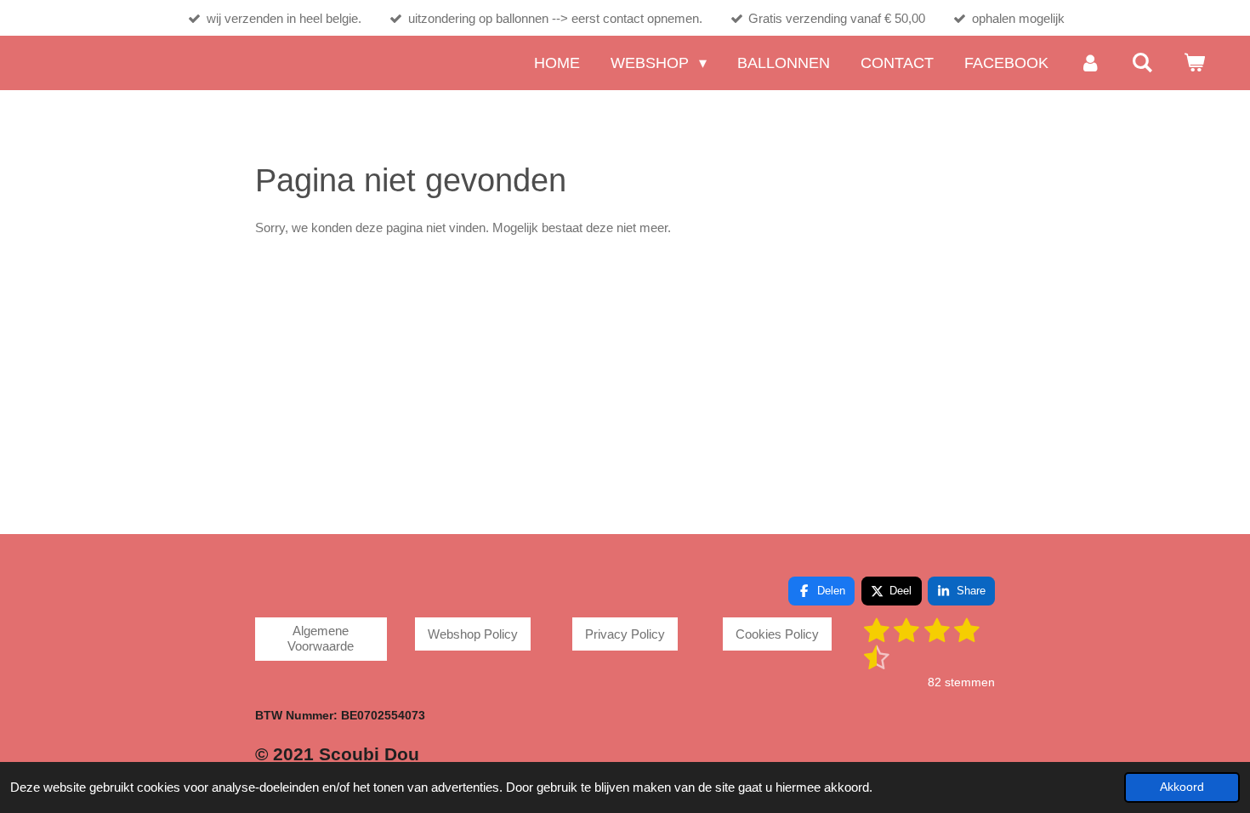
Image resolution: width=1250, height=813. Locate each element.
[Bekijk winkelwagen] (1194, 63)
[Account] (1089, 63)
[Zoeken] (1142, 63)
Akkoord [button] (1182, 787)
